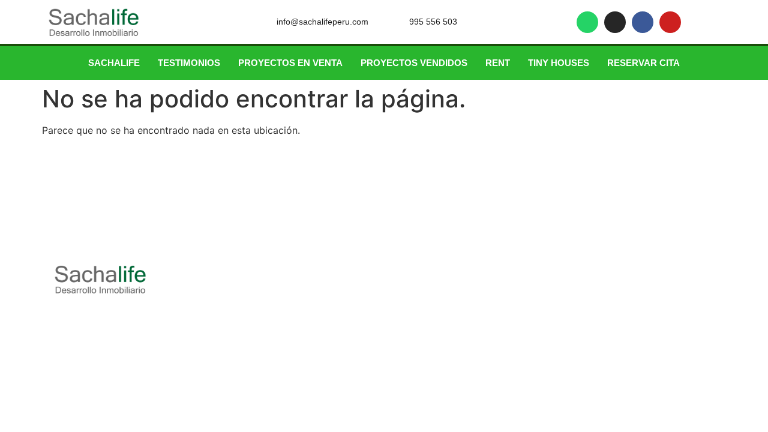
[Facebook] (642, 22)
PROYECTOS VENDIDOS (414, 63)
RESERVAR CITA (643, 63)
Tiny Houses (558, 63)
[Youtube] (670, 22)
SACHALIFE (114, 63)
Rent (497, 63)
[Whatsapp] (587, 22)
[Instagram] (615, 22)
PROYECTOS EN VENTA (290, 63)
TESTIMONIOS (189, 63)
